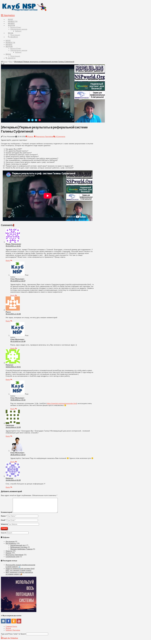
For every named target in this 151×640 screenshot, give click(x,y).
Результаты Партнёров (44, 136)
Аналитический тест (18, 545)
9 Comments (60, 136)
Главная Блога (11, 626)
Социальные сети (12, 556)
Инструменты (11, 543)
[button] (8, 15)
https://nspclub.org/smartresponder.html (62, 403)
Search (3, 533)
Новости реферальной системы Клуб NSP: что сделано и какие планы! (20, 569)
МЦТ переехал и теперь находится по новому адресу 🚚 (19, 573)
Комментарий (6, 512)
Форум (8, 628)
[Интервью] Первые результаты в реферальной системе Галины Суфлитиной (44, 62)
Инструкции (10, 541)
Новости (9, 551)
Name (3, 516)
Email (3, 520)
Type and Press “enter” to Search (13, 634)
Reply (8, 261)
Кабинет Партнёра (13, 630)
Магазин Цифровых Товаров (21, 549)
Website (4, 524)
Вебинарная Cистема (18, 547)
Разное (30, 136)
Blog (10, 62)
